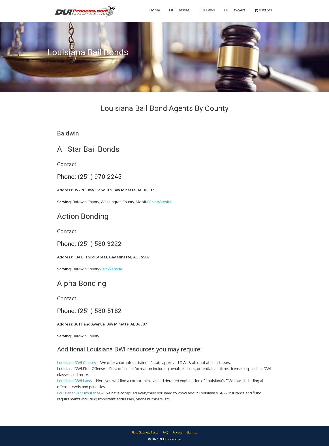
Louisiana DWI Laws (74, 380)
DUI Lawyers (235, 10)
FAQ (165, 432)
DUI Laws (207, 10)
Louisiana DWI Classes (76, 362)
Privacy (177, 432)
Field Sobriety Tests (145, 432)
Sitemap (191, 432)
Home (154, 10)
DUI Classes (179, 10)
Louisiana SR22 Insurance (78, 393)
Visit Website (159, 201)
